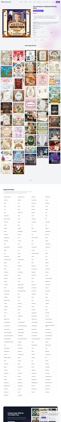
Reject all (48, 417)
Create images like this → (38, 10)
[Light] (51, 2)
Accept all (43, 417)
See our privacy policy (44, 419)
